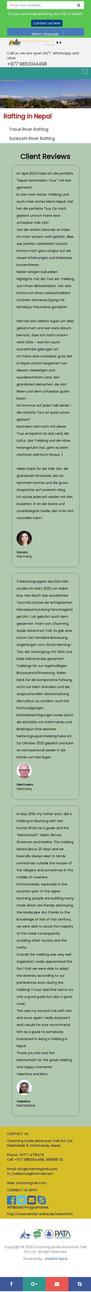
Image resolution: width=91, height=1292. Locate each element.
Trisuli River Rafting (28, 129)
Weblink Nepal (56, 1258)
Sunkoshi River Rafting (32, 138)
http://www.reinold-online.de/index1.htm (40, 1214)
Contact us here (46, 23)
